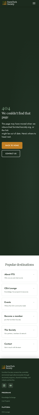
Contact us (10, 153)
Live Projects (6, 401)
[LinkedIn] (4, 385)
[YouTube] (10, 385)
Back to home (12, 145)
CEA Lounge (6, 412)
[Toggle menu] (34, 3)
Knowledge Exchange (8, 397)
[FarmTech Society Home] (10, 3)
